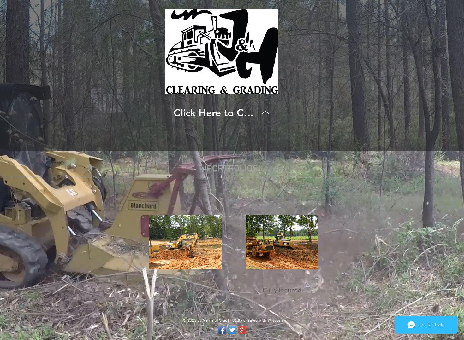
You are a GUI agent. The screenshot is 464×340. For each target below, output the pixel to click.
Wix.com (275, 320)
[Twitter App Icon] (232, 330)
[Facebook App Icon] (222, 330)
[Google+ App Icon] (242, 330)
